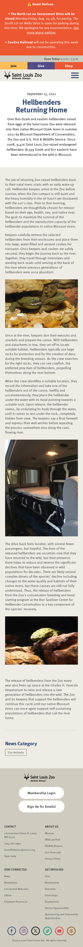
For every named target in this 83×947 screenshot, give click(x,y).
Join (14, 65)
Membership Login (41, 792)
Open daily (10, 856)
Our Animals (16, 752)
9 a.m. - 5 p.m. (61, 58)
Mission (49, 833)
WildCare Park (52, 839)
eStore (7, 895)
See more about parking (53, 30)
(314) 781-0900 (12, 843)
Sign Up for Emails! (41, 806)
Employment (52, 901)
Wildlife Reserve (54, 846)
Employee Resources (15, 901)
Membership (52, 882)
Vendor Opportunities (57, 908)
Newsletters (10, 882)
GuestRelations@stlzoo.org (19, 850)
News (7, 876)
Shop (69, 65)
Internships (51, 895)
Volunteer (50, 889)
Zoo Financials (53, 852)
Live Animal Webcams (16, 889)
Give (41, 65)
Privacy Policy (52, 858)
